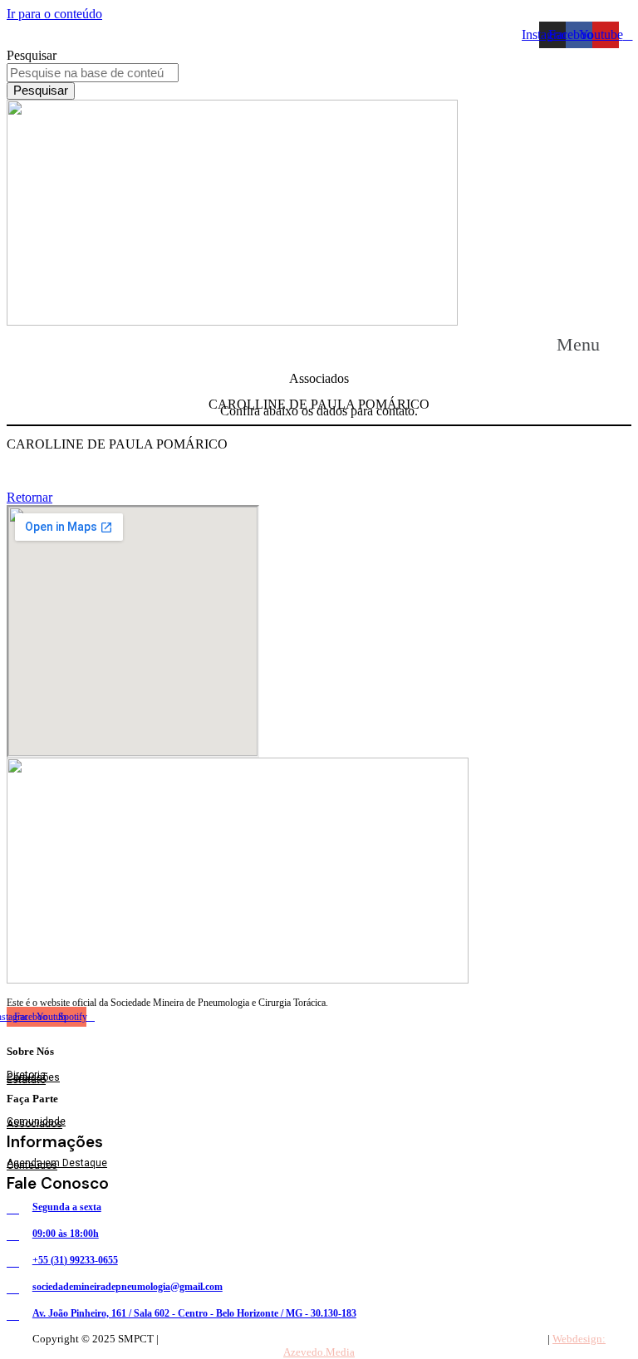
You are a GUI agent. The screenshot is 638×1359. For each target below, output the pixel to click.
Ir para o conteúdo (54, 14)
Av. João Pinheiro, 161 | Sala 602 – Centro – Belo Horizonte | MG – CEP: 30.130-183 (352, 1338)
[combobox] (93, 72)
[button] (594, 344)
